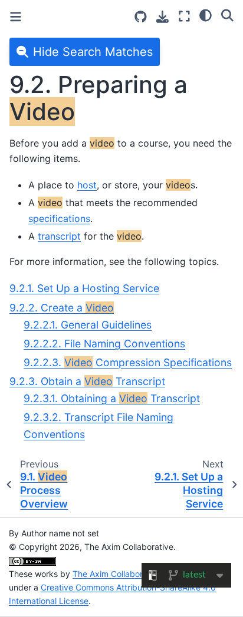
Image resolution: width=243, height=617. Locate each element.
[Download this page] (162, 16)
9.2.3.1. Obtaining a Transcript (112, 398)
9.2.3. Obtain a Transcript (87, 381)
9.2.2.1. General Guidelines (88, 325)
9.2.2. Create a (61, 307)
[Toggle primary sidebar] (16, 16)
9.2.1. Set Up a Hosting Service (84, 288)
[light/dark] (205, 15)
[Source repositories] (141, 16)
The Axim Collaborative (117, 574)
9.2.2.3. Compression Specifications (128, 362)
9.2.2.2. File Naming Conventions (104, 343)
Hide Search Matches (93, 52)
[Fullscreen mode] (184, 16)
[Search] (227, 15)
